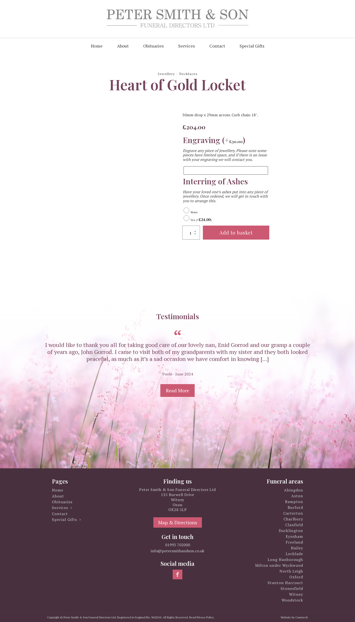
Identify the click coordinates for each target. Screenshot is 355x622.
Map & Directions (177, 522)
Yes (201, 220)
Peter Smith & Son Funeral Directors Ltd (90, 617)
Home (97, 46)
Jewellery (166, 73)
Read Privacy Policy (201, 617)
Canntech (301, 617)
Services (186, 46)
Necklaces (188, 73)
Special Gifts (252, 46)
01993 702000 (177, 545)
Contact (217, 46)
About (123, 46)
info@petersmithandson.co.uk (177, 551)
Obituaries (153, 46)
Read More (177, 390)
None (193, 212)
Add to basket (236, 232)
